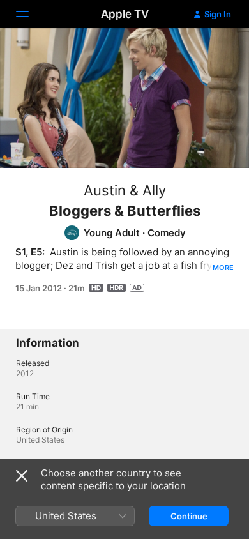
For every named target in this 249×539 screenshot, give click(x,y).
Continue (188, 516)
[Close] (21, 476)
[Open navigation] (30, 14)
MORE (223, 267)
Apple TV (125, 14)
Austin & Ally (125, 190)
